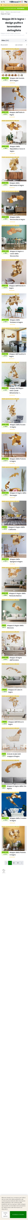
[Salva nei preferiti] (3, 71)
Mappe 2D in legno (5, 14)
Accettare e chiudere (18, 1214)
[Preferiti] (22, 2)
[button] (14, 72)
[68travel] (4, 871)
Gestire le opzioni (5, 1214)
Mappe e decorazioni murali (13, 12)
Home (2, 12)
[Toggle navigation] (2, 2)
